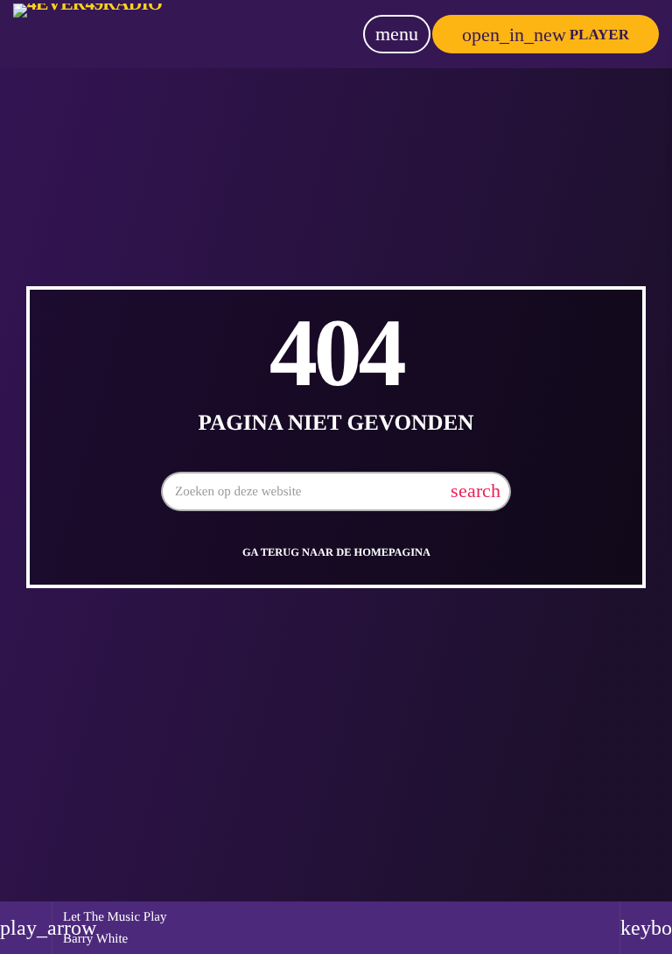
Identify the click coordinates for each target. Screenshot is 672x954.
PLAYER (545, 35)
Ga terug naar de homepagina (336, 552)
